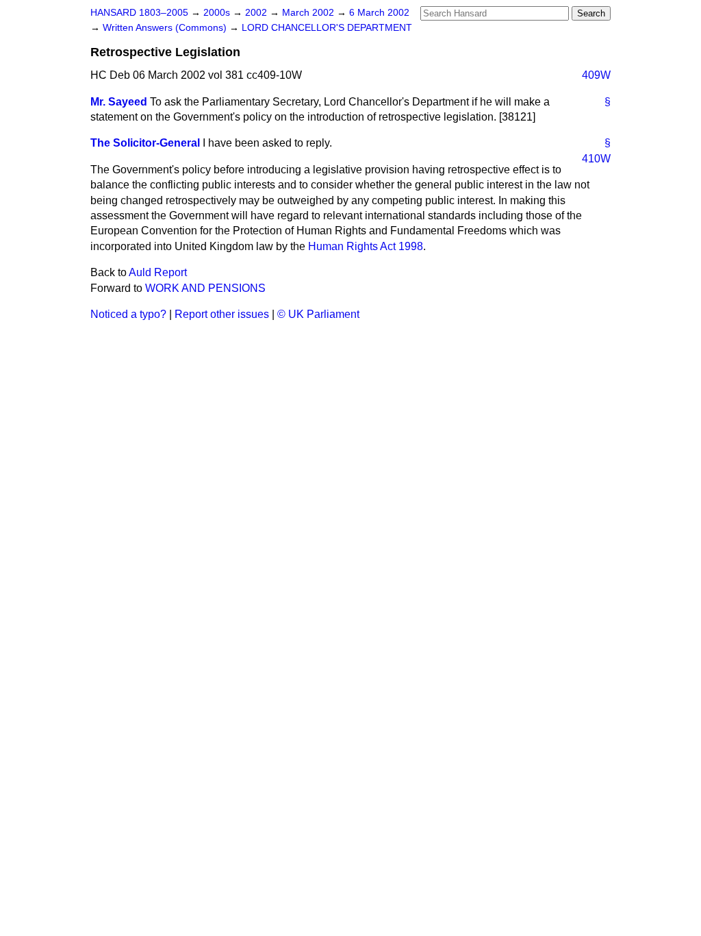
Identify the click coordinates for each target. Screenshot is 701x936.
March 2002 (309, 13)
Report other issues (222, 314)
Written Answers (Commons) (166, 28)
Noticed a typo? (128, 314)
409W (596, 75)
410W (596, 158)
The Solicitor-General (145, 143)
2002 (257, 13)
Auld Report (158, 272)
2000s (218, 13)
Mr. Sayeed (118, 102)
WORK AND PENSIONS (205, 288)
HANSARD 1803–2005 (139, 13)
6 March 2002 (379, 13)
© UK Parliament (318, 314)
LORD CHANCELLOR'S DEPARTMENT (327, 28)
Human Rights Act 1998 (365, 246)
